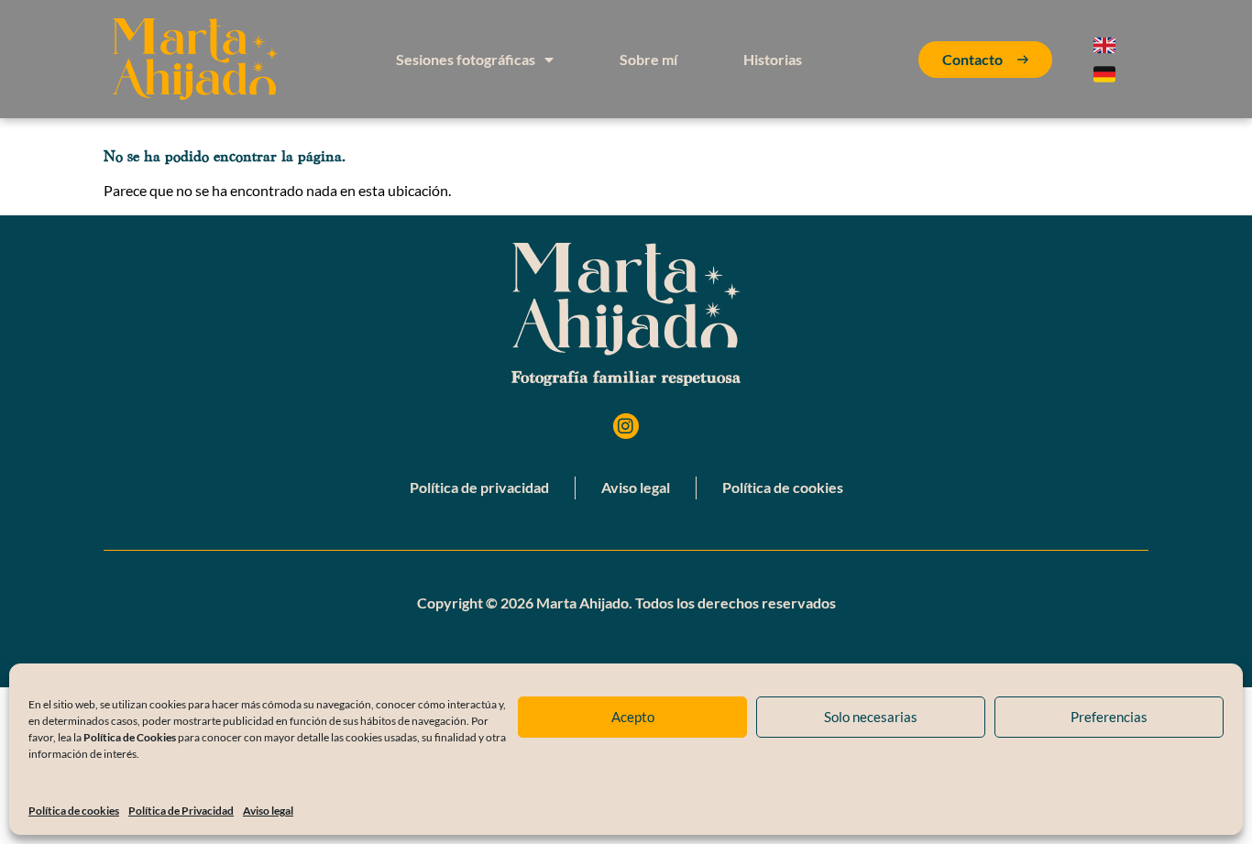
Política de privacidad (479, 487)
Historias (772, 59)
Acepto (632, 716)
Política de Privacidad (181, 810)
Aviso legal (268, 810)
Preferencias (1109, 716)
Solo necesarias (870, 716)
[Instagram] (626, 426)
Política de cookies (73, 810)
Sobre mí (648, 59)
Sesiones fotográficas (465, 59)
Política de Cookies (129, 737)
